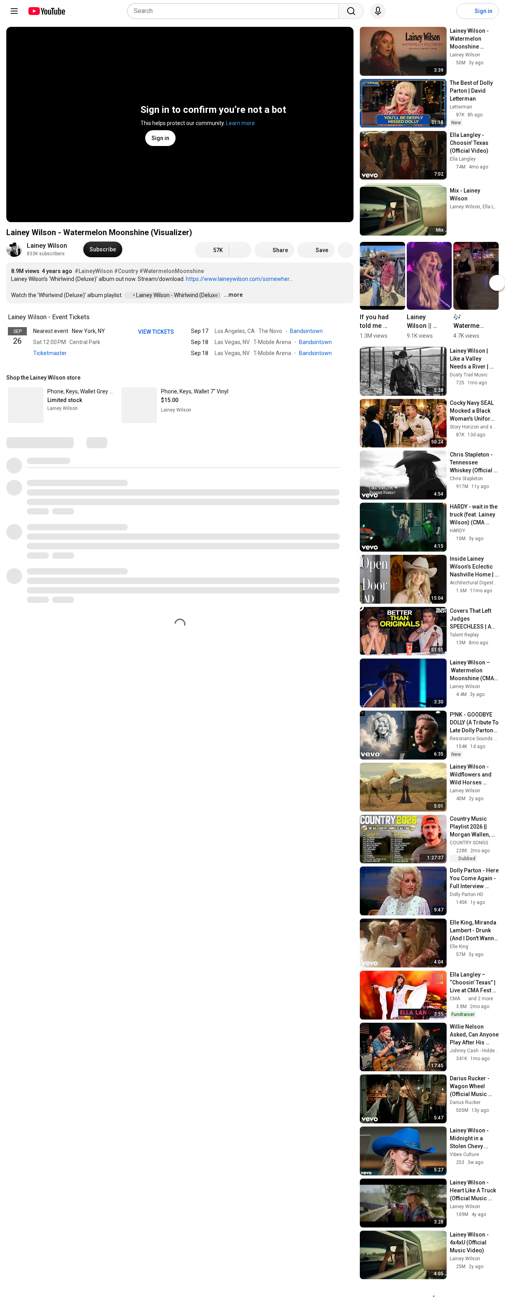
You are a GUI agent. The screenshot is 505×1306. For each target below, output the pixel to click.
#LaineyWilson (94, 271)
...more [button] (233, 295)
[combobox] (235, 11)
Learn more (240, 123)
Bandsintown (307, 331)
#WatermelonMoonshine (171, 271)
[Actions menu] (346, 377)
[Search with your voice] (378, 11)
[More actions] (346, 250)
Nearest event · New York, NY (69, 331)
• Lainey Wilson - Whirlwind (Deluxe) (177, 295)
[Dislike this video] (240, 250)
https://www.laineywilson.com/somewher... (239, 279)
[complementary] (94, 317)
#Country (126, 271)
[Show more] (180, 365)
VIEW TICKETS (156, 332)
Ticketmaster (50, 353)
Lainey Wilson (47, 245)
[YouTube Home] (46, 11)
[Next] (497, 283)
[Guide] (14, 11)
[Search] (351, 11)
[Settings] (445, 11)
